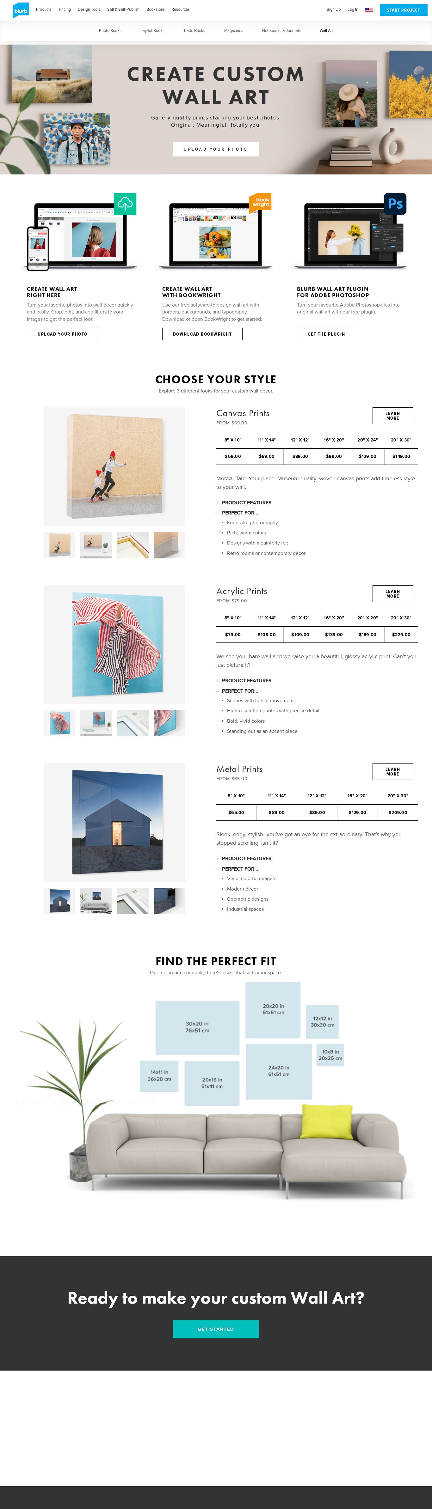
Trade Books (194, 30)
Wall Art (326, 30)
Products (44, 9)
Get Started (216, 1329)
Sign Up (334, 9)
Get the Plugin (326, 334)
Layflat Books (152, 30)
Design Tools (89, 9)
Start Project (403, 10)
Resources (180, 9)
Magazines (233, 30)
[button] (369, 10)
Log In (353, 9)
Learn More (393, 416)
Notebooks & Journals (281, 30)
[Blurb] (19, 12)
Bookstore (155, 9)
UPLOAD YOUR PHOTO (216, 149)
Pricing (65, 9)
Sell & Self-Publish (123, 9)
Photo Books (110, 30)
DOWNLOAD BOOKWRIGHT (202, 334)
